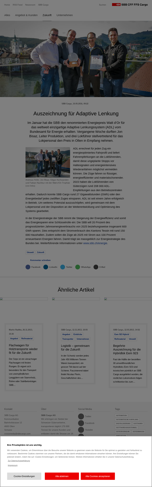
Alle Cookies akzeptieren (98, 476)
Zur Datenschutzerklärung (19, 461)
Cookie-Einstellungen (24, 476)
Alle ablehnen (61, 476)
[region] (76, 461)
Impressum (13, 465)
